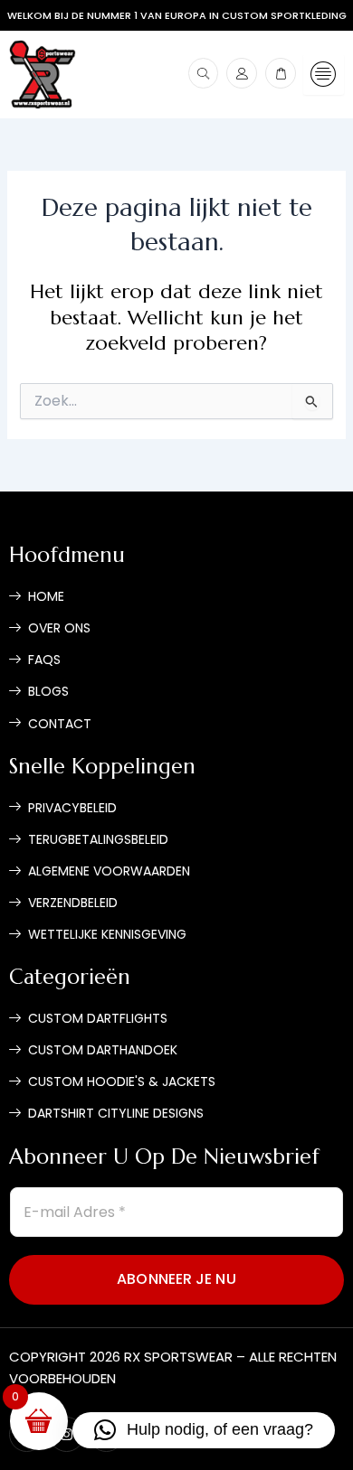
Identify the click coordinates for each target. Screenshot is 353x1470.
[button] (203, 1430)
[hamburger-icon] (323, 74)
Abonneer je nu (176, 1279)
